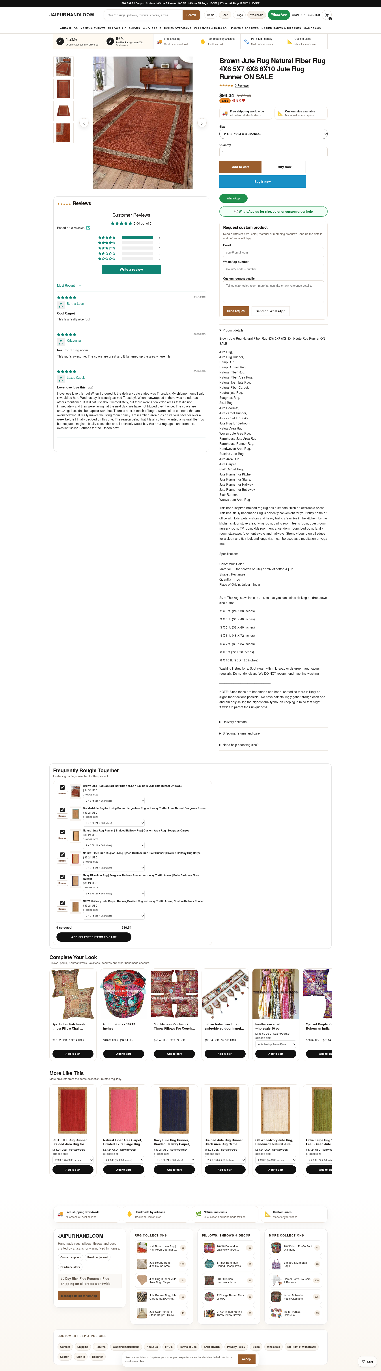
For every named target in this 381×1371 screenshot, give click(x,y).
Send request (236, 311)
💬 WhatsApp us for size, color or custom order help (273, 211)
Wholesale (256, 15)
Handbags (312, 28)
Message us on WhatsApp (79, 1295)
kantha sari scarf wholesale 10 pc (267, 1026)
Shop (225, 15)
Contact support (70, 1257)
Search (191, 15)
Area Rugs (69, 28)
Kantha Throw (92, 28)
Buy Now (284, 167)
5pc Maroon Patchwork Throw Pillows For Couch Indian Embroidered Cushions (173, 1026)
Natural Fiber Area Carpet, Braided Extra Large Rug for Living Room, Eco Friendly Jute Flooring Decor (122, 1142)
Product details (233, 330)
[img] (66, 297)
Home (210, 15)
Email (227, 245)
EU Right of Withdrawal (301, 1347)
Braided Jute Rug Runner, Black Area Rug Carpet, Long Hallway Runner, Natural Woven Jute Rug (224, 1142)
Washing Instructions (126, 1347)
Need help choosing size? (241, 744)
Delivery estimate (235, 722)
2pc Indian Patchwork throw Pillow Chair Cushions (68, 1026)
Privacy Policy (236, 1347)
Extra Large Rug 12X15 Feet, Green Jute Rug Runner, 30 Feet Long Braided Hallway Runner (324, 1142)
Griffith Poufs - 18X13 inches (119, 1026)
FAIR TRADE (212, 1347)
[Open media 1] (63, 67)
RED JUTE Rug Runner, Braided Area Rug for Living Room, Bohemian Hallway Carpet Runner (70, 1142)
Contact (65, 1347)
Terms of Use (188, 1347)
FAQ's (169, 1347)
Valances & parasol (211, 28)
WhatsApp (279, 14)
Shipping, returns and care (241, 733)
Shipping (82, 1347)
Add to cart (240, 167)
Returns (100, 1347)
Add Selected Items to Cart (94, 937)
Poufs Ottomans (178, 28)
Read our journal (97, 1257)
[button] (107, 237)
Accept (247, 1359)
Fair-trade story (70, 1267)
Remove (62, 793)
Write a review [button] (131, 269)
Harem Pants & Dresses (281, 28)
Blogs (239, 15)
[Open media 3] (63, 111)
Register (313, 15)
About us (152, 1347)
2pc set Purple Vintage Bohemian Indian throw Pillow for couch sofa (323, 1026)
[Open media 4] (63, 133)
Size (222, 126)
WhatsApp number (235, 262)
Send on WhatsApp (270, 311)
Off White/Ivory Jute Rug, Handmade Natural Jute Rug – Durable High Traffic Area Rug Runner (275, 1142)
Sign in (297, 15)
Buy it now (262, 181)
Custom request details (239, 278)
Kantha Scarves (245, 28)
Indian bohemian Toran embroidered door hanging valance (225, 1026)
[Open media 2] (63, 89)
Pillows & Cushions (124, 28)
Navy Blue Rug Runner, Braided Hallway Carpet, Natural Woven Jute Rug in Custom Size (174, 1142)
